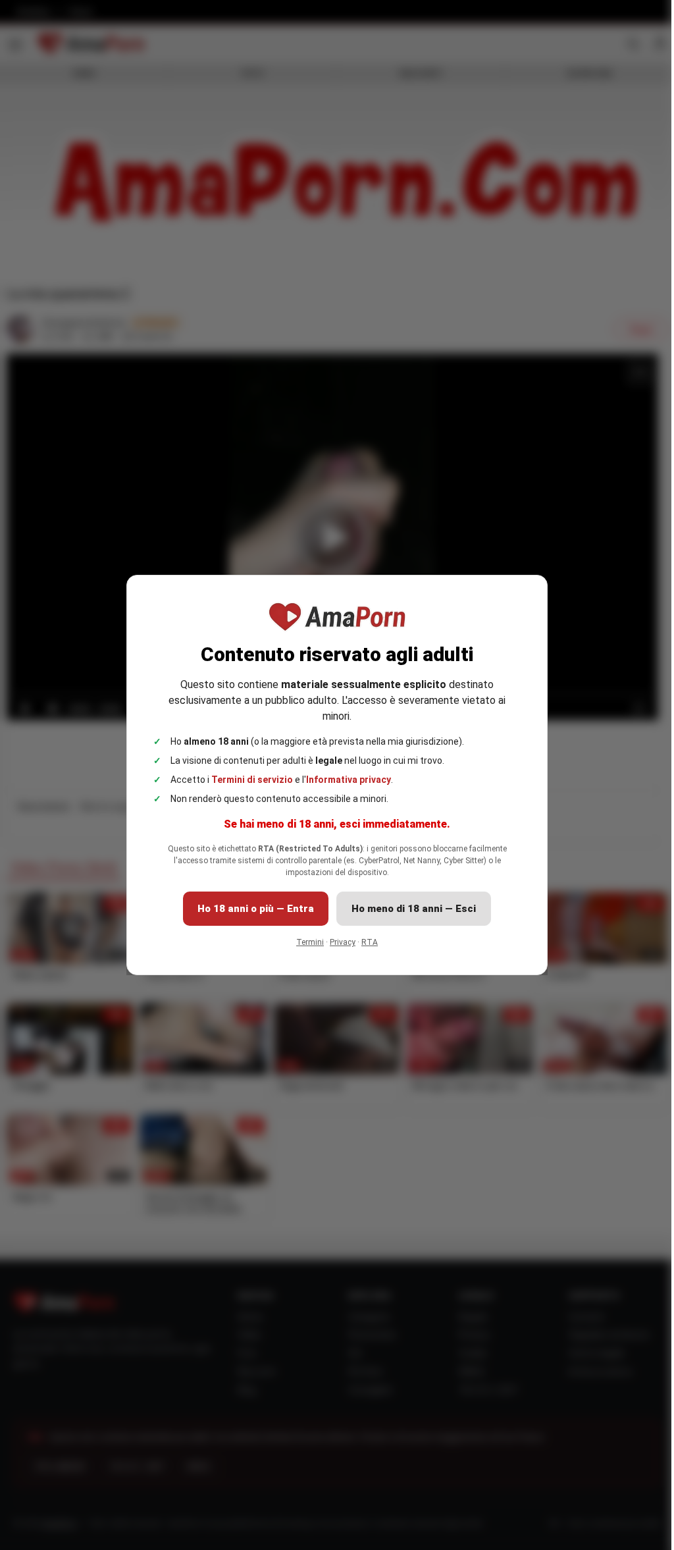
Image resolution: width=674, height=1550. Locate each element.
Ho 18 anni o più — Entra (251, 909)
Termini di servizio (247, 779)
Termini (305, 942)
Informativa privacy (343, 779)
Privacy (338, 942)
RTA (365, 942)
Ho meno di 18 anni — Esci (409, 909)
